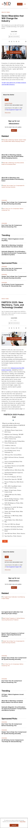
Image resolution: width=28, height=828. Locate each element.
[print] (25, 41)
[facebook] (9, 41)
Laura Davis (14, 31)
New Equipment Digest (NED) (14, 109)
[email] (18, 41)
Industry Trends (6, 12)
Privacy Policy (22, 821)
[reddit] (16, 41)
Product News (5, 298)
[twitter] (14, 41)
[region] (14, 823)
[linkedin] (11, 41)
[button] (3, 4)
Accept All (14, 825)
